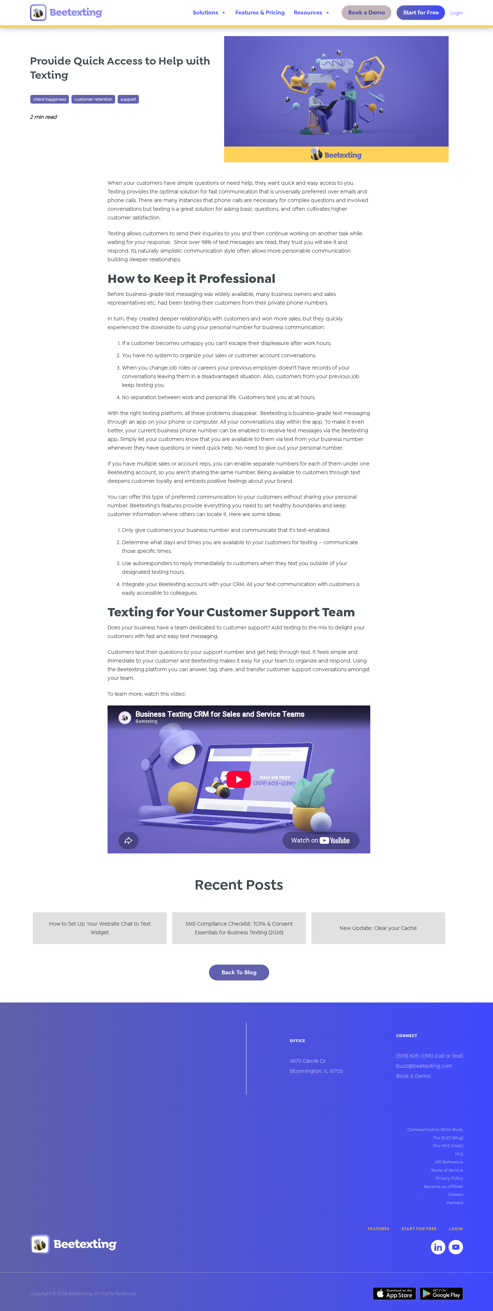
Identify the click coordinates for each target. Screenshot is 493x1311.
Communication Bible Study (435, 1129)
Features (378, 1229)
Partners (455, 1203)
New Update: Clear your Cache (378, 928)
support (128, 99)
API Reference (449, 1162)
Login (456, 12)
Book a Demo (366, 12)
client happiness (49, 99)
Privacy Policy (449, 1178)
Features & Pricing (260, 12)
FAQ (459, 1154)
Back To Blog (239, 972)
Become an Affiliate (443, 1186)
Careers (455, 1194)
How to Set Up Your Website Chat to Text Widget (99, 928)
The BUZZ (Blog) (448, 1138)
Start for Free (421, 12)
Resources (308, 12)
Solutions (205, 12)
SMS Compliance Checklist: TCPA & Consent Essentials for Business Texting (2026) (239, 928)
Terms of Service (447, 1170)
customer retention (93, 99)
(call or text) (429, 1055)
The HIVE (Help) (448, 1146)
